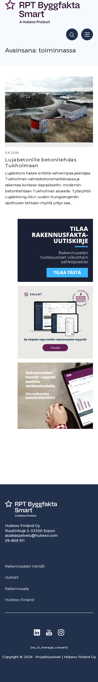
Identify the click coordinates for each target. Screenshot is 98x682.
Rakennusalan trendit (25, 566)
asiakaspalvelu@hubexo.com (31, 535)
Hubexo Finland (19, 600)
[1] (55, 280)
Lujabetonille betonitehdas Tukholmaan (40, 162)
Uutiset (11, 577)
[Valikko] (87, 34)
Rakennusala (17, 588)
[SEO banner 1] (55, 357)
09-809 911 (15, 540)
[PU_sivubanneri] (55, 427)
